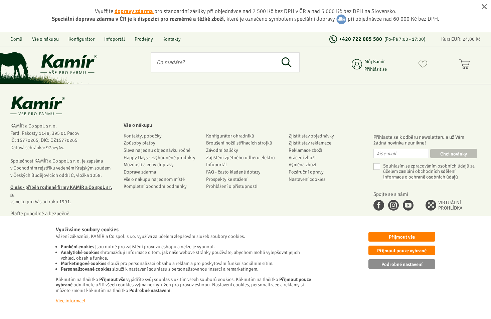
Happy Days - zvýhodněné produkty (159, 157)
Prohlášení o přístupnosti (232, 186)
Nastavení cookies (307, 179)
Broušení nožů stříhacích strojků (239, 143)
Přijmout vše (402, 237)
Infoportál (114, 39)
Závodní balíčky (222, 150)
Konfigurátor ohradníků (230, 136)
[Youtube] (408, 205)
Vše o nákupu (45, 39)
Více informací (70, 301)
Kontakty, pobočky (143, 136)
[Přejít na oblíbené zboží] (423, 65)
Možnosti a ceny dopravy (149, 165)
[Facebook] (378, 205)
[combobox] (212, 62)
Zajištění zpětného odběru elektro (240, 157)
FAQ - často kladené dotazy (233, 172)
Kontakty (171, 39)
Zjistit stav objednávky (311, 136)
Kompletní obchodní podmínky (155, 186)
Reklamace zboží (305, 150)
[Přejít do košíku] (466, 65)
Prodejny (144, 39)
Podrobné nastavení (402, 264)
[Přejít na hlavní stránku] (68, 64)
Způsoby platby (139, 143)
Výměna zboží (302, 165)
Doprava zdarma (140, 172)
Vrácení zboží (302, 157)
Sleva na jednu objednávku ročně (157, 150)
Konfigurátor (81, 39)
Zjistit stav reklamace (310, 143)
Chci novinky (453, 154)
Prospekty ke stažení (227, 179)
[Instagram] (393, 205)
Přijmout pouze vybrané (402, 251)
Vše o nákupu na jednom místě (154, 179)
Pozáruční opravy (306, 172)
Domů (16, 39)
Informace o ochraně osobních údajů (420, 177)
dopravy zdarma (134, 11)
